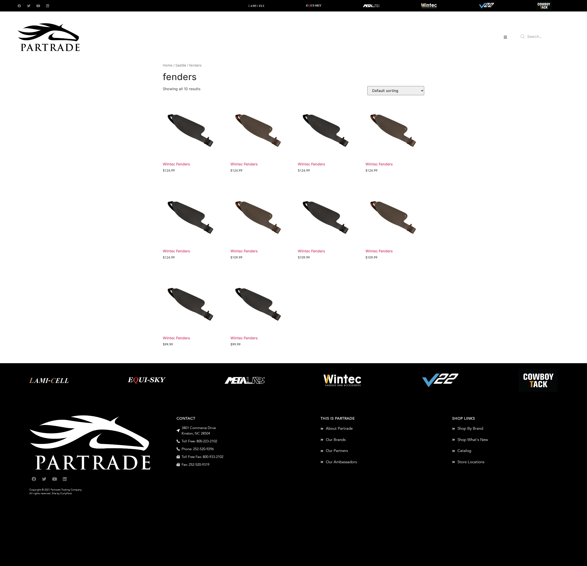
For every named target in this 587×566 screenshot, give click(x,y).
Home (167, 65)
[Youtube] (38, 6)
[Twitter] (28, 6)
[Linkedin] (47, 6)
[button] (505, 37)
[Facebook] (19, 6)
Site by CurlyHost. (62, 493)
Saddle (180, 65)
